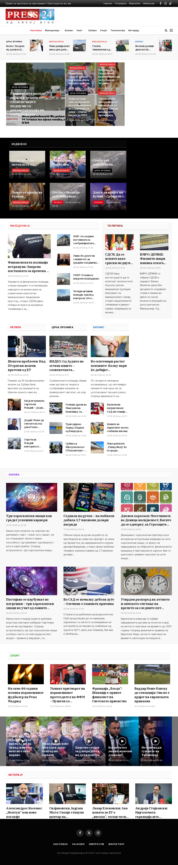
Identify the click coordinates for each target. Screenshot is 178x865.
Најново (108, 3)
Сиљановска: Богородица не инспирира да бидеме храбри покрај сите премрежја (108, 107)
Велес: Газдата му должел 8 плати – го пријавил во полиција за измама (15, 48)
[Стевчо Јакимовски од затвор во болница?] (122, 45)
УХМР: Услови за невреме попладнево (86, 277)
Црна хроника (14, 41)
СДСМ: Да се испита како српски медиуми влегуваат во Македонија (118, 258)
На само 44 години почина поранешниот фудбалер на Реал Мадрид (26, 695)
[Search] (166, 30)
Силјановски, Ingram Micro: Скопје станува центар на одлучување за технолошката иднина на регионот (66, 812)
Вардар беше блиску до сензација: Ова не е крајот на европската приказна (152, 695)
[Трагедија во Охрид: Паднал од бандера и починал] (55, 428)
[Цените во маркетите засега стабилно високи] (97, 428)
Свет (79, 30)
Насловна (36, 30)
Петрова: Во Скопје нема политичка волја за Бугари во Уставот (109, 76)
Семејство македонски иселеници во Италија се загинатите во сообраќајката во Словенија (106, 163)
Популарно (121, 3)
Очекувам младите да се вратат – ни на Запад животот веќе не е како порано (21, 745)
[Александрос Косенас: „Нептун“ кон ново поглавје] (24, 793)
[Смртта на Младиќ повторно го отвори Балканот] (14, 443)
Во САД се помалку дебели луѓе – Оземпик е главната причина (88, 601)
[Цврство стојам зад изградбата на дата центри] (89, 741)
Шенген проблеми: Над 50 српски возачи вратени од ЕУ (27, 365)
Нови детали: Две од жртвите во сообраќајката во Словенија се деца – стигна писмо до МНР (79, 107)
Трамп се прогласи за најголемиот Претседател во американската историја (40, 3)
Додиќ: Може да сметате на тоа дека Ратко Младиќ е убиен (34, 424)
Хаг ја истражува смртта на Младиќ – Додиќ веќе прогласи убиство (34, 404)
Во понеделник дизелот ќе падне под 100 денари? (144, 48)
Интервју (133, 30)
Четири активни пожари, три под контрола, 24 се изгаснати (83, 295)
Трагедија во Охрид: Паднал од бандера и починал (75, 428)
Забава (92, 30)
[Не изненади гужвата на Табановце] (155, 741)
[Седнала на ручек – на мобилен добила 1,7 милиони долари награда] (89, 497)
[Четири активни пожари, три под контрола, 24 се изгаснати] (63, 295)
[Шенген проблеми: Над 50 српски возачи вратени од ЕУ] (27, 346)
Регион (58, 202)
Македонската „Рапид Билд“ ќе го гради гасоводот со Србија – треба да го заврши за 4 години (117, 447)
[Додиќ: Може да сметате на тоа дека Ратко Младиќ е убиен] (14, 424)
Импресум (148, 3)
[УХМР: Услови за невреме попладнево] (63, 279)
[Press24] (30, 16)
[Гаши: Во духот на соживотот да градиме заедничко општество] (63, 259)
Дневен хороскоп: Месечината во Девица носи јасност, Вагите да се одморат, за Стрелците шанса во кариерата (146, 520)
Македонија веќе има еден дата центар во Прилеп (59, 48)
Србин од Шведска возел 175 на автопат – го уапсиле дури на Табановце (76, 447)
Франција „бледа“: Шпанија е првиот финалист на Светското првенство (109, 695)
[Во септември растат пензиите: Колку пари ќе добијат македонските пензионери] (110, 346)
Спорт (103, 30)
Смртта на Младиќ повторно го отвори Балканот (34, 443)
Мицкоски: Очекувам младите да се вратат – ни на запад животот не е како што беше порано (66, 163)
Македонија (52, 30)
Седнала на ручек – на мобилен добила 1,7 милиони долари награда (88, 520)
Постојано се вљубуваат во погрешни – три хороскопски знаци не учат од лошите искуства (30, 603)
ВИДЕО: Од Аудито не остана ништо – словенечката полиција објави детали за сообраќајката (66, 365)
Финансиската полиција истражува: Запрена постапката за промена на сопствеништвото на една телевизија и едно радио (29, 266)
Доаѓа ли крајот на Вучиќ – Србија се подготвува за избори (108, 194)
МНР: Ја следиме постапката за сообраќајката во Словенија (83, 240)
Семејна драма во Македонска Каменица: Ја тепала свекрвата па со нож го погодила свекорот (76, 408)
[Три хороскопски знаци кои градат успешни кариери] (31, 497)
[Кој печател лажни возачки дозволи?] (122, 741)
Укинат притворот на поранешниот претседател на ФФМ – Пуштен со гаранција (67, 695)
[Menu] (171, 30)
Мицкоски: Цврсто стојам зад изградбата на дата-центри (78, 78)
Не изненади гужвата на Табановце (151, 751)
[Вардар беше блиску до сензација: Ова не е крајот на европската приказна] (152, 674)
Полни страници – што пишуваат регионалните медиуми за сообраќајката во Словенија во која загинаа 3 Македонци (67, 194)
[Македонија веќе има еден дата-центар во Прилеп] (55, 741)
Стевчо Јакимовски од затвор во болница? (101, 48)
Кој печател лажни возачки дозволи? (120, 751)
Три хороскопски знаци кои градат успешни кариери (29, 518)
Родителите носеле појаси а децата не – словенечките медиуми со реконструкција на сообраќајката (28, 103)
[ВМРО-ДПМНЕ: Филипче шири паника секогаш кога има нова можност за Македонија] (154, 242)
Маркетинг (134, 3)
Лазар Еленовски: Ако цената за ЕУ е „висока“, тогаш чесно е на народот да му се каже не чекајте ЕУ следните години (110, 812)
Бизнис (69, 30)
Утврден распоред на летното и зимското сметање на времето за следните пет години (145, 603)
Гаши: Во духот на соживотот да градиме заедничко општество (85, 259)
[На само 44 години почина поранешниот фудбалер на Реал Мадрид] (26, 674)
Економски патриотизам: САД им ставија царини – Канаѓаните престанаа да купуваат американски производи (116, 408)
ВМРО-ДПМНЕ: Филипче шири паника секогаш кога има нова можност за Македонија (153, 258)
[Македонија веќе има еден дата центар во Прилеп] (79, 45)
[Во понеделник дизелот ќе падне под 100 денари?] (165, 45)
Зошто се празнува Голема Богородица (27, 194)
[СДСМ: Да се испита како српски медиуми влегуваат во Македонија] (119, 242)
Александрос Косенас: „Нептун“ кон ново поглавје (24, 812)
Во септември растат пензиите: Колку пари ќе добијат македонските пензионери (109, 365)
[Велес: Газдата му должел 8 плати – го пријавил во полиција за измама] (36, 45)
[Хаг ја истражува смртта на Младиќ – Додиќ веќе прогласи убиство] (14, 404)
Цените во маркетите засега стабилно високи (117, 428)
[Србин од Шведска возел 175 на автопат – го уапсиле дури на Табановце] (55, 447)
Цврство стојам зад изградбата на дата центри (87, 751)
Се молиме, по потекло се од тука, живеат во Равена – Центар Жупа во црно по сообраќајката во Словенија (25, 163)
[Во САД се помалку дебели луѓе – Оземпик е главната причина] (89, 581)
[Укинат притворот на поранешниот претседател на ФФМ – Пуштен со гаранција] (68, 674)
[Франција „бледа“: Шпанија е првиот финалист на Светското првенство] (110, 674)
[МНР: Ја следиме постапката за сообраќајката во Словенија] (63, 240)
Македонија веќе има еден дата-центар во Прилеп (55, 749)
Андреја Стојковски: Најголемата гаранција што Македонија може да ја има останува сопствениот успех (153, 812)
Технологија (118, 30)
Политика (115, 225)
